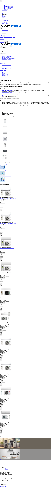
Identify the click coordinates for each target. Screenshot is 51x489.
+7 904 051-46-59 (5, 20)
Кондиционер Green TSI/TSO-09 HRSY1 (7, 248)
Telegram (3, 21)
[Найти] (11, 46)
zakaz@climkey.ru (5, 22)
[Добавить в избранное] (1, 209)
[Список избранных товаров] (2, 36)
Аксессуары (6, 9)
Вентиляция (4, 10)
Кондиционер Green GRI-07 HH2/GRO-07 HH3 (8, 198)
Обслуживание (5, 74)
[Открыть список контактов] (1, 28)
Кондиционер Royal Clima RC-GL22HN (7, 396)
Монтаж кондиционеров (8, 463)
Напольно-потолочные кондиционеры (10, 5)
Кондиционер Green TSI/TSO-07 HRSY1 (7, 273)
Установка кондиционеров (4, 164)
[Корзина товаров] (4, 36)
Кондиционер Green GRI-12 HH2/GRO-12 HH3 (8, 372)
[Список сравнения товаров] (1, 36)
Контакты (4, 18)
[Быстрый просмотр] (1, 210)
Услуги (3, 17)
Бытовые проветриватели (6, 65)
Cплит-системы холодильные (9, 12)
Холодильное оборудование (7, 11)
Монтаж (3, 73)
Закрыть (4, 33)
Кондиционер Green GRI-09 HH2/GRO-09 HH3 (8, 223)
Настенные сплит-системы (7, 90)
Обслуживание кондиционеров (5, 176)
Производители (5, 13)
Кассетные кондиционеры (8, 6)
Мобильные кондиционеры (9, 3)
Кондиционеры (3, 54)
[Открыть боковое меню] (1, 1)
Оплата (3, 15)
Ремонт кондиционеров (4, 170)
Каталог (3, 53)
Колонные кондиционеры (8, 7)
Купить (2, 207)
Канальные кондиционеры (8, 8)
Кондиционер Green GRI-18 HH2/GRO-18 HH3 (8, 347)
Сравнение (2, 39)
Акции (14, 37)
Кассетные (4, 93)
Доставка (4, 16)
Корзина (6, 42)
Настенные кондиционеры (8, 4)
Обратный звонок (5, 23)
